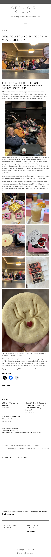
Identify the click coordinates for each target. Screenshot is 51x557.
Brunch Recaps (13, 430)
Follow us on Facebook (9, 526)
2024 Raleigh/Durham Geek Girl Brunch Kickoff (27, 448)
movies (39, 432)
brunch (7, 432)
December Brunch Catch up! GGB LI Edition (22, 445)
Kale (32, 550)
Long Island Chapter (31, 432)
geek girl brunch (21, 432)
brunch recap (13, 432)
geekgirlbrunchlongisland (14, 428)
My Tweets (31, 531)
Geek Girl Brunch (25, 10)
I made (19, 170)
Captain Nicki (28, 168)
